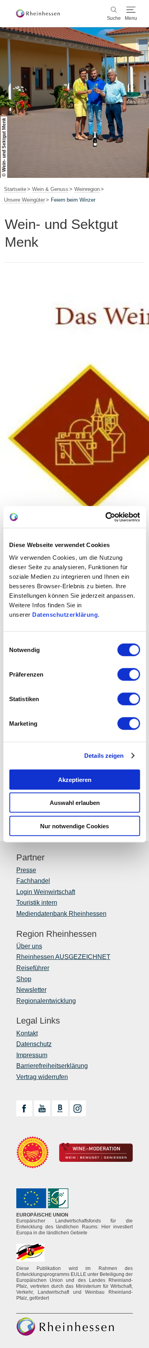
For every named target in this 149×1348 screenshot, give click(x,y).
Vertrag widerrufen (42, 1076)
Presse (26, 870)
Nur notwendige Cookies (74, 825)
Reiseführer (32, 968)
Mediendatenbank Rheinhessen (61, 913)
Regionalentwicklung (46, 1000)
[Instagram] (78, 1108)
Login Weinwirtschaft (45, 891)
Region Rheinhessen (56, 934)
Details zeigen (104, 755)
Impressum (31, 1055)
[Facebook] (24, 1108)
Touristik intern (36, 902)
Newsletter (31, 989)
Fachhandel (33, 880)
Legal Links (38, 1021)
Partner (30, 857)
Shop (23, 979)
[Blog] (60, 1108)
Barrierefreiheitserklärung (52, 1065)
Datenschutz (34, 1044)
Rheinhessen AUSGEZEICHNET (63, 956)
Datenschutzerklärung (65, 614)
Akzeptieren (74, 779)
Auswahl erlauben (75, 802)
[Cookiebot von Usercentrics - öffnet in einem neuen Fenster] (106, 517)
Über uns (29, 946)
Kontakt (27, 1033)
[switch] (128, 674)
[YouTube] (42, 1108)
